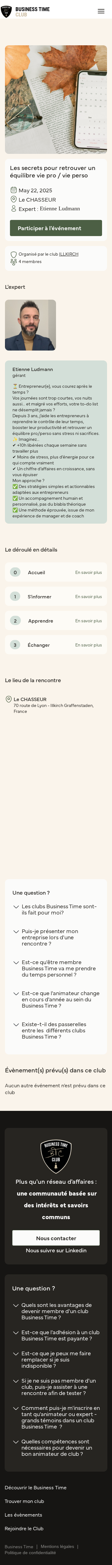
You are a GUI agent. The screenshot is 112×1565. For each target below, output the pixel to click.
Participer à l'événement (49, 228)
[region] (56, 785)
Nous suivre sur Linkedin (56, 1250)
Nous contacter (56, 1238)
